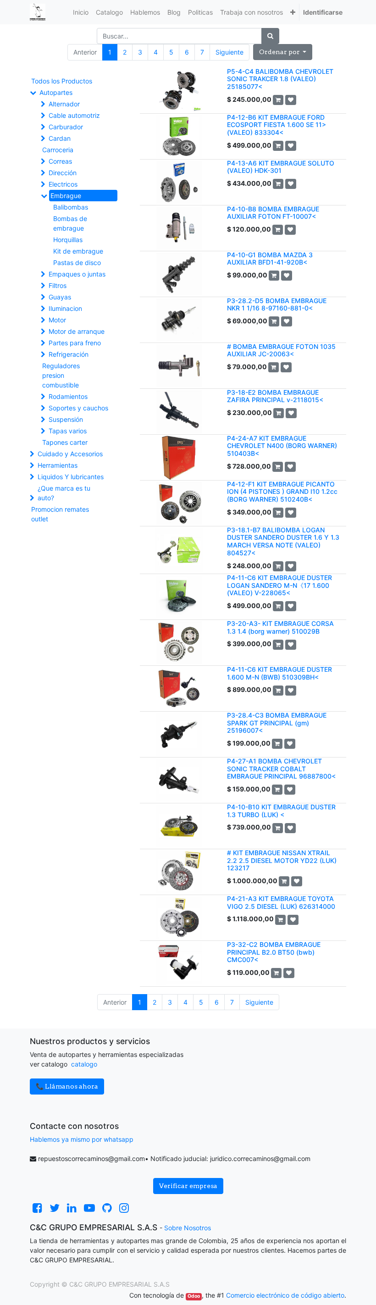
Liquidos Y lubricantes (71, 477)
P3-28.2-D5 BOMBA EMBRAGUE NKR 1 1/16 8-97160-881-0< (276, 304)
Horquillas (68, 239)
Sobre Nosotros (187, 1228)
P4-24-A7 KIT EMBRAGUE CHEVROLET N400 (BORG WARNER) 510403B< (282, 446)
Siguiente (229, 52)
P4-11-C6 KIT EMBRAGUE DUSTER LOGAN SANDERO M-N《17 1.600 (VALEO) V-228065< (279, 585)
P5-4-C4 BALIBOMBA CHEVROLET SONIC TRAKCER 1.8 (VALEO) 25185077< (280, 79)
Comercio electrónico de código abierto (285, 1295)
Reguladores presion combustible (61, 375)
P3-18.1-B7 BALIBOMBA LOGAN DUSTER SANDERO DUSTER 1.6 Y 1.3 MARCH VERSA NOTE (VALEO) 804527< (283, 541)
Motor (57, 320)
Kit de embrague (78, 251)
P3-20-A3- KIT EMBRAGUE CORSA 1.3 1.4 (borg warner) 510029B (280, 627)
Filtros (57, 285)
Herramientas (57, 465)
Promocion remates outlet (60, 514)
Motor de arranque (77, 331)
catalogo (84, 1064)
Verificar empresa (188, 1185)
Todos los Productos (61, 81)
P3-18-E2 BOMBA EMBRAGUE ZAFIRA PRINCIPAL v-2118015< (275, 396)
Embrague (65, 195)
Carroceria (57, 150)
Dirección (63, 173)
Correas (60, 161)
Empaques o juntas (77, 274)
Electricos (63, 184)
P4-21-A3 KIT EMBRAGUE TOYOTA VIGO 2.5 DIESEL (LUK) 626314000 (281, 902)
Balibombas (70, 207)
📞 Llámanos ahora (67, 1086)
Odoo (194, 1296)
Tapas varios (68, 431)
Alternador (64, 104)
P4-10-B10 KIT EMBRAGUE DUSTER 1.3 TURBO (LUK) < (281, 810)
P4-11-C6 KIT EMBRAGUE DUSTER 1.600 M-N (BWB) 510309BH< (279, 673)
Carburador (66, 127)
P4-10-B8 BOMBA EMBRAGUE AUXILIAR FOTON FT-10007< (273, 213)
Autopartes (55, 92)
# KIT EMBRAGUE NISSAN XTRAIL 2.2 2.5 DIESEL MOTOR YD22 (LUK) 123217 (282, 860)
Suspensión (66, 419)
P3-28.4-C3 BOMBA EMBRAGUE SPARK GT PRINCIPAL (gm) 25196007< (276, 723)
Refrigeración (68, 354)
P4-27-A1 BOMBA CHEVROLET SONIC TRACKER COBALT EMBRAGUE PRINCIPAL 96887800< (281, 768)
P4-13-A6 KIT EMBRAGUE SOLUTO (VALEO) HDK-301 (280, 167)
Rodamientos (68, 396)
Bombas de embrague (70, 223)
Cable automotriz (74, 115)
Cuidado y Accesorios (70, 454)
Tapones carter (65, 442)
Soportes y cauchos (78, 408)
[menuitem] (80, 12)
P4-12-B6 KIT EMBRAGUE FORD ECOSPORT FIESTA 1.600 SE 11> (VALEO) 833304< (276, 125)
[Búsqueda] (270, 36)
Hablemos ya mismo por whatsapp (81, 1139)
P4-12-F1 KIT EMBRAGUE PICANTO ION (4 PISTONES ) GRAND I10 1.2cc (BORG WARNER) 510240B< (282, 491)
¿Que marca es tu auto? (64, 493)
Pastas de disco (77, 262)
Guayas (60, 297)
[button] (293, 12)
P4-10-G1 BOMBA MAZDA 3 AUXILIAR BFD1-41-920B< (270, 258)
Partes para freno (75, 343)
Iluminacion (65, 308)
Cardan (60, 138)
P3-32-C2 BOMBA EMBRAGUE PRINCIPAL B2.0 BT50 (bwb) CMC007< (274, 952)
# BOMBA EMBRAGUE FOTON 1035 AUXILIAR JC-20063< (281, 350)
